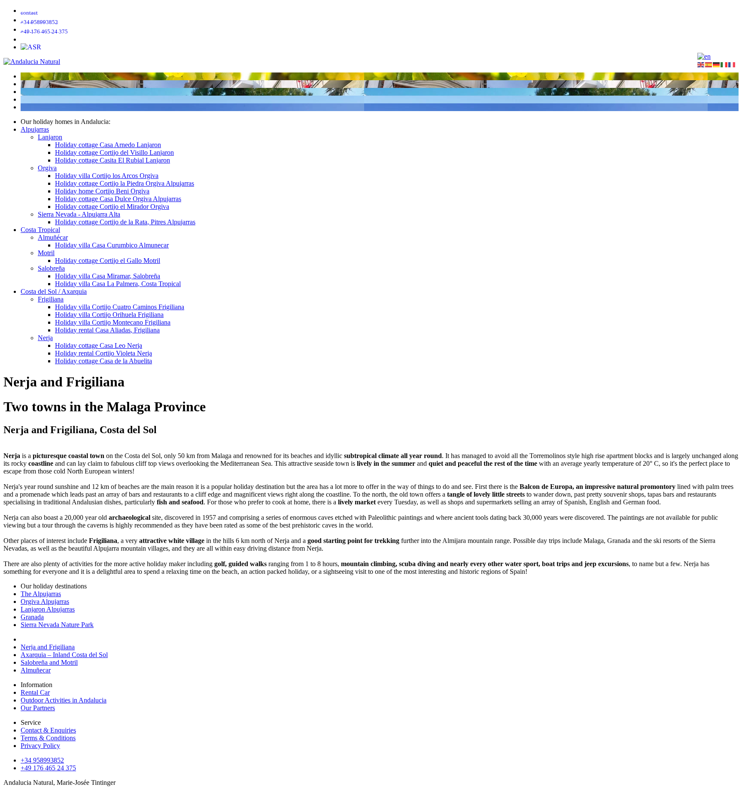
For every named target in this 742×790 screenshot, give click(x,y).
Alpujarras (35, 129)
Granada (32, 617)
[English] (701, 64)
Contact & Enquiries (48, 730)
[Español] (709, 64)
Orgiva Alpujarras (45, 601)
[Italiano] (724, 64)
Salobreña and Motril (49, 662)
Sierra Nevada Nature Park (57, 624)
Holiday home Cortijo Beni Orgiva (102, 191)
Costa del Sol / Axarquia (54, 291)
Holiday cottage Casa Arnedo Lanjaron (108, 144)
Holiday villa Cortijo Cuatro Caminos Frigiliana (119, 307)
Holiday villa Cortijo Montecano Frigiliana (112, 322)
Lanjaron (50, 137)
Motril (46, 252)
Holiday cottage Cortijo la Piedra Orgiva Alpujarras (124, 183)
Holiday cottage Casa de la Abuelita (103, 361)
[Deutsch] (717, 64)
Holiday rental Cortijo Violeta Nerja (103, 353)
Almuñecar (36, 670)
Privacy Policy (40, 745)
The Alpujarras (41, 593)
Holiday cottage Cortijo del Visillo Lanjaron (114, 152)
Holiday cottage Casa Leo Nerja (98, 345)
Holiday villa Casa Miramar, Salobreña (107, 276)
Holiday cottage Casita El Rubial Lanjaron (112, 160)
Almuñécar (53, 237)
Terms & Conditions (48, 738)
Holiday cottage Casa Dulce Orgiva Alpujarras (118, 198)
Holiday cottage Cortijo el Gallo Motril (107, 260)
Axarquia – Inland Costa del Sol (64, 654)
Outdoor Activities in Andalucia (63, 700)
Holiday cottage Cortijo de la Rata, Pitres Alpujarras (125, 222)
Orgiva (47, 168)
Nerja (45, 337)
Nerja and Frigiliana (48, 647)
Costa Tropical (40, 229)
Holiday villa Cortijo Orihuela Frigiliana (109, 314)
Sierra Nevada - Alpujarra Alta (79, 214)
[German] (704, 56)
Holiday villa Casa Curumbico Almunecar (112, 245)
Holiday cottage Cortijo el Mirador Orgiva (112, 206)
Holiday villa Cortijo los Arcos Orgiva (106, 175)
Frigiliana (51, 299)
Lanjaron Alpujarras (48, 609)
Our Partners (38, 708)
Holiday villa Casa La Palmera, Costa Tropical (118, 283)
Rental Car (35, 692)
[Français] (732, 64)
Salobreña (51, 268)
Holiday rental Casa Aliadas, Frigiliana (107, 330)
